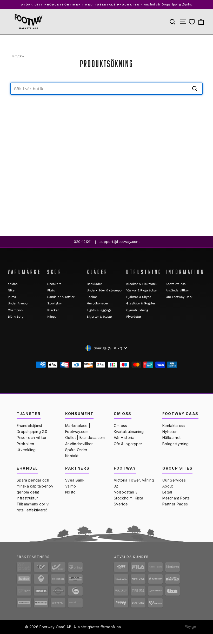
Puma (12, 297)
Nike (11, 290)
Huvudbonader (97, 303)
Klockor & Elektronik (141, 284)
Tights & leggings (99, 310)
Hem (13, 56)
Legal (167, 492)
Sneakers (54, 284)
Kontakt (71, 455)
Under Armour (18, 303)
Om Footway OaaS (180, 297)
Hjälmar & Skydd (138, 297)
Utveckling (26, 450)
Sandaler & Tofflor (61, 297)
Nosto (70, 492)
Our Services (174, 480)
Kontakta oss (175, 284)
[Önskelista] (192, 22)
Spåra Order (76, 450)
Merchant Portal (176, 498)
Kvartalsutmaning (129, 431)
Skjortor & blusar (99, 316)
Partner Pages (175, 504)
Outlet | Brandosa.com (85, 437)
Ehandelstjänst (29, 425)
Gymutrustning (137, 310)
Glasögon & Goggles (141, 303)
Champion (15, 310)
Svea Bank (74, 480)
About (167, 486)
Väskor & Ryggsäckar (141, 290)
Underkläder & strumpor (105, 290)
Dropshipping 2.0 (32, 431)
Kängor (52, 316)
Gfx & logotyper (128, 444)
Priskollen (25, 444)
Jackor (92, 297)
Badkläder (94, 284)
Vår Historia (124, 437)
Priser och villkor (32, 437)
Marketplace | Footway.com (77, 428)
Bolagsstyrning (175, 444)
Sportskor (54, 303)
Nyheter (169, 431)
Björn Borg (15, 316)
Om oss (120, 425)
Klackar (53, 310)
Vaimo (70, 486)
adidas (12, 284)
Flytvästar (133, 316)
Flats (51, 290)
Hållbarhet (171, 437)
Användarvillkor (177, 290)
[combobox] (106, 88)
